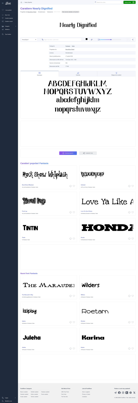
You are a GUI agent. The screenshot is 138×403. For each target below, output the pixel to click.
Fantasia (68, 46)
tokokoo (25, 323)
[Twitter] (134, 393)
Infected (83, 185)
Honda (82, 237)
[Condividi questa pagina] (133, 39)
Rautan (83, 297)
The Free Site (64, 396)
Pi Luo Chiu (84, 187)
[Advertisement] (33, 55)
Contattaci (84, 396)
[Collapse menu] (3, 3)
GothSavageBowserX (27, 297)
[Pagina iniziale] (21, 2)
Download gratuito (69, 153)
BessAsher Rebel (32, 12)
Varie (73, 46)
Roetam (83, 321)
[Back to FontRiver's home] (7, 3)
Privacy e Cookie (86, 394)
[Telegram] (115, 393)
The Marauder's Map (27, 294)
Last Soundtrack (26, 187)
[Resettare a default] (128, 39)
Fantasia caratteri (45, 391)
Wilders (83, 294)
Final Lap (24, 211)
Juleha (24, 347)
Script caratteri (23, 396)
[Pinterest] (130, 393)
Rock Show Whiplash (28, 185)
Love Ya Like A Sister (86, 211)
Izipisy (24, 321)
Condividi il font (89, 153)
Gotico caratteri (34, 394)
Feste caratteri (44, 394)
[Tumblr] (127, 393)
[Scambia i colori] (91, 39)
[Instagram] (123, 393)
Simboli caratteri (34, 391)
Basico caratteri (24, 391)
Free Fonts (63, 394)
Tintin (23, 237)
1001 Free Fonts (65, 391)
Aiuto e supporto (86, 391)
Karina (82, 347)
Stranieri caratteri (24, 394)
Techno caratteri (34, 396)
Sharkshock (84, 239)
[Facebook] (119, 393)
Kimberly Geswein (86, 213)
